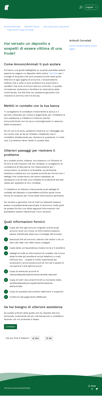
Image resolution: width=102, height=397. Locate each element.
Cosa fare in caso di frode (20, 29)
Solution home (31, 26)
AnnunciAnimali (12, 26)
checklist (53, 73)
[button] (80, 7)
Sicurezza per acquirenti (56, 26)
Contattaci (10, 326)
